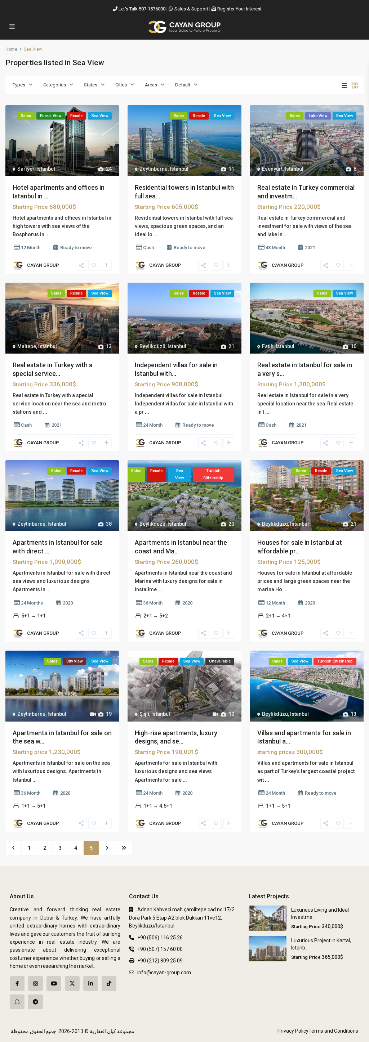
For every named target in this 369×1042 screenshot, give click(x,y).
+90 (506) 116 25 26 (160, 937)
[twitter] (72, 983)
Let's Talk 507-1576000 (142, 9)
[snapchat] (17, 1001)
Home (11, 49)
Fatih (268, 346)
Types (19, 84)
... (47, 234)
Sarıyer (25, 169)
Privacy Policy (292, 1031)
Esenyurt (272, 169)
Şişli (144, 714)
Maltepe (26, 346)
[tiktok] (109, 983)
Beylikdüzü (152, 346)
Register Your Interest (239, 9)
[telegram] (35, 1001)
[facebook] (17, 983)
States (90, 84)
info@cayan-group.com (164, 972)
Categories (54, 84)
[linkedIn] (90, 983)
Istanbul (45, 169)
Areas (151, 84)
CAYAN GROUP (43, 265)
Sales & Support (191, 9)
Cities (121, 84)
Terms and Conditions (333, 1031)
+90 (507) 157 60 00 (160, 949)
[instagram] (35, 983)
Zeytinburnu (153, 169)
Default (182, 84)
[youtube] (53, 983)
